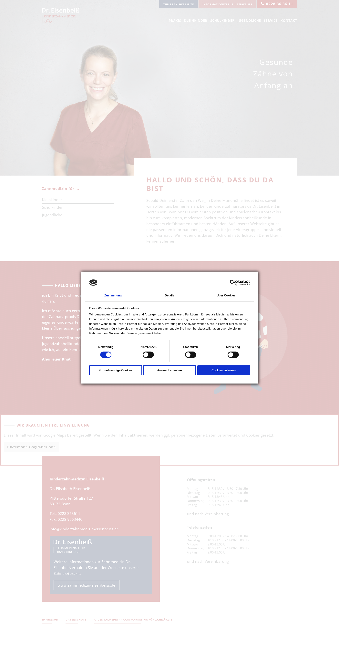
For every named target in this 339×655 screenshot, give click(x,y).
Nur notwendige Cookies (115, 370)
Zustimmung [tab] (113, 295)
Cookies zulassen (223, 370)
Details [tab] (169, 295)
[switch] (148, 355)
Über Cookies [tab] (226, 295)
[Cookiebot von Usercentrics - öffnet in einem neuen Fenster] (233, 282)
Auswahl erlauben (169, 370)
